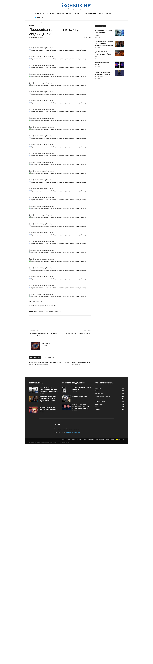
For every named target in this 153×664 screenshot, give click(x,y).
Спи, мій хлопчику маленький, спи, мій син (78, 333)
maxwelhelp (34, 37)
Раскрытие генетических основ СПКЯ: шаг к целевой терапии (47, 409)
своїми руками (49, 311)
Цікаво (68, 13)
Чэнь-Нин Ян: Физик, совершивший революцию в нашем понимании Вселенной (48, 389)
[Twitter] (35, 41)
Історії (52, 13)
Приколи (60, 13)
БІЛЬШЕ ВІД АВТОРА (48, 358)
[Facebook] (31, 41)
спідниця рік (58, 311)
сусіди (108, 13)
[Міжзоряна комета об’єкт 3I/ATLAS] (119, 65)
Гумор (45, 13)
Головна (38, 13)
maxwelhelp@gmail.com (73, 432)
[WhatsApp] (43, 41)
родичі (101, 13)
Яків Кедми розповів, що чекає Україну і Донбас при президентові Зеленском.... (80, 406)
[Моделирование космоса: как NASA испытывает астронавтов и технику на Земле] (119, 33)
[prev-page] (30, 368)
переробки (41, 311)
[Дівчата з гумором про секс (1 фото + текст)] (64, 390)
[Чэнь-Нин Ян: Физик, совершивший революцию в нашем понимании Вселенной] (33, 390)
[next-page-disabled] (33, 368)
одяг (35, 311)
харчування (78, 13)
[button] (122, 14)
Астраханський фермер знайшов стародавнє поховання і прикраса (43, 334)
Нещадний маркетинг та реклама (59, 362)
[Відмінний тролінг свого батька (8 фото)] (66, 398)
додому (31, 22)
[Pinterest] (39, 41)
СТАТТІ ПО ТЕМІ (35, 358)
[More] (47, 41)
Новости (37, 22)
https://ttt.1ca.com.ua (46, 345)
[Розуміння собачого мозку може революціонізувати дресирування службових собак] (119, 44)
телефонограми (90, 13)
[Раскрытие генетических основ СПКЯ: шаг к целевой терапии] (33, 410)
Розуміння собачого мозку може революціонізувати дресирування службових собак (104, 43)
